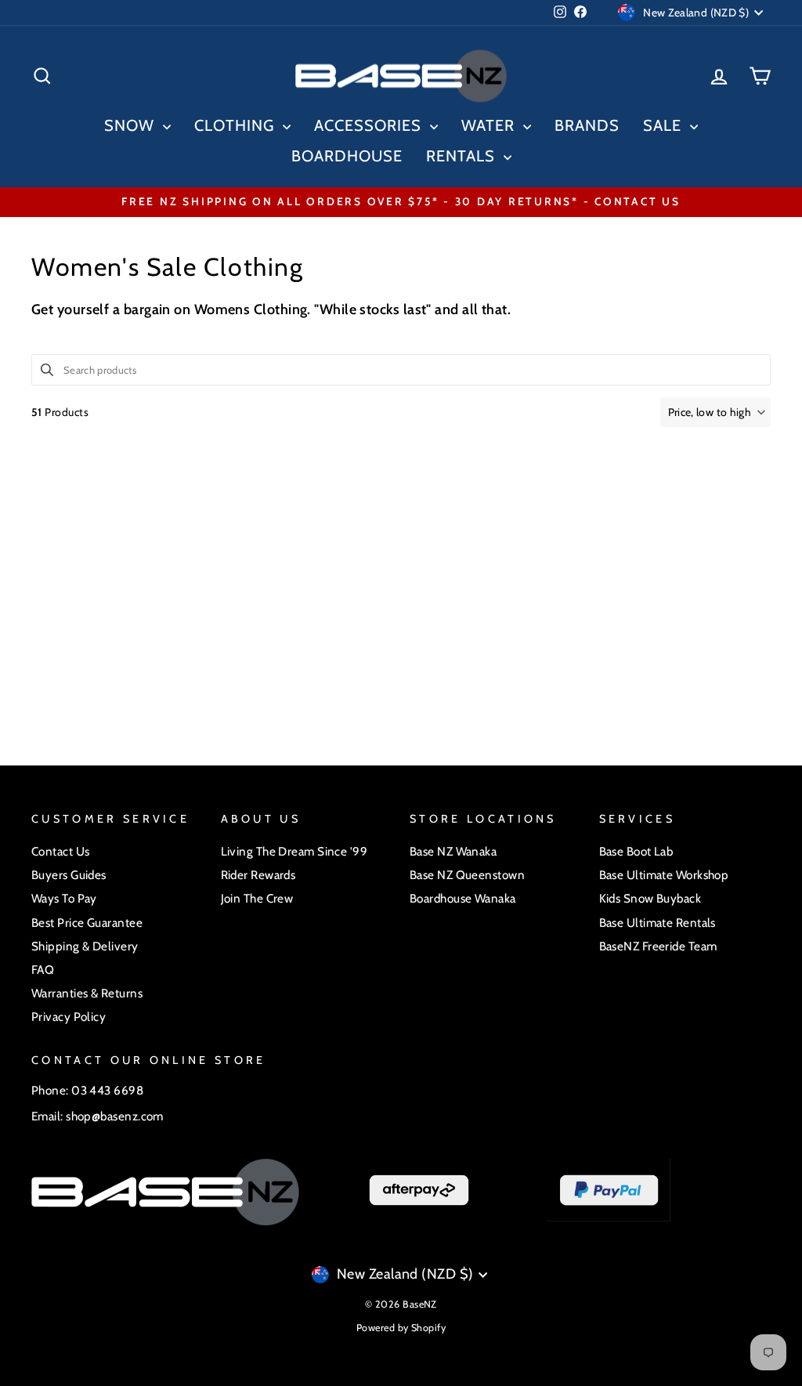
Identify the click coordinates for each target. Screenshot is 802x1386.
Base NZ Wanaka (453, 851)
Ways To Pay (64, 898)
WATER (490, 125)
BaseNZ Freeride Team (658, 946)
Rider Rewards (258, 874)
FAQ (42, 969)
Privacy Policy (68, 1016)
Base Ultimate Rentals (657, 922)
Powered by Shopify (401, 1328)
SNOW (131, 125)
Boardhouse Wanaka (463, 898)
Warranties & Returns (87, 993)
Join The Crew (257, 898)
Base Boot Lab (636, 851)
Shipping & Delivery (85, 946)
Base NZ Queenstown (467, 874)
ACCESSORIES (370, 125)
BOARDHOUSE (347, 156)
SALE (664, 125)
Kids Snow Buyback (650, 898)
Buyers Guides (69, 874)
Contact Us (60, 851)
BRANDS (587, 125)
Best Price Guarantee (87, 922)
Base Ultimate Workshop (664, 874)
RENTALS (463, 156)
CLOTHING (236, 125)
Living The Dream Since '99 (294, 851)
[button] (715, 412)
